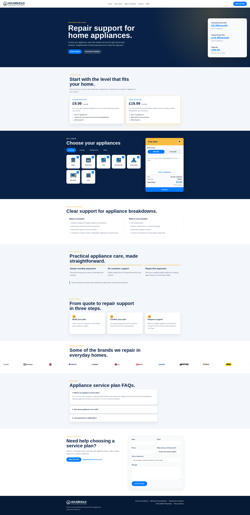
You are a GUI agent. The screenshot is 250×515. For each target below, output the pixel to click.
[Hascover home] (14, 4)
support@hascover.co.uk (92, 459)
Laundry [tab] (82, 150)
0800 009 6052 (240, 4)
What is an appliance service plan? (87, 393)
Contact (140, 4)
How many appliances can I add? (86, 409)
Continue (164, 189)
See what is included (92, 51)
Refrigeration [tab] (94, 150)
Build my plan (75, 51)
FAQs (147, 4)
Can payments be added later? (85, 418)
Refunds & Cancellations (158, 501)
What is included (130, 4)
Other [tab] (105, 150)
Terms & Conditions (141, 501)
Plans (110, 4)
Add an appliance (164, 172)
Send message (139, 483)
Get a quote (118, 4)
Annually (173, 151)
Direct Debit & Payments (164, 503)
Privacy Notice (179, 503)
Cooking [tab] (71, 150)
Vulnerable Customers (176, 501)
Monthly (156, 151)
